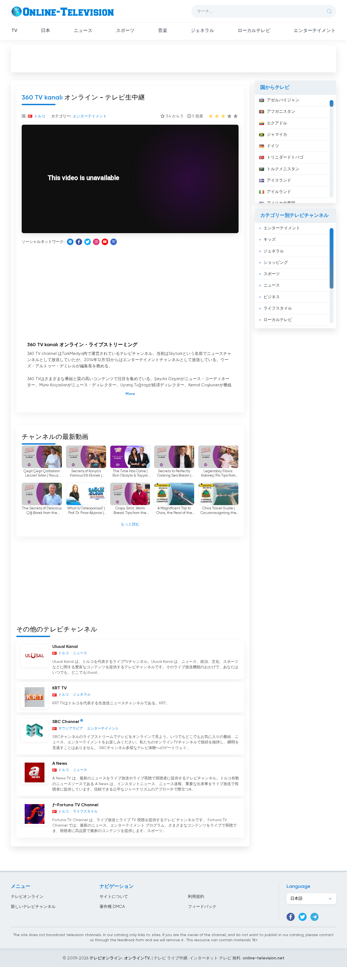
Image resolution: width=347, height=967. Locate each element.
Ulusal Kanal (65, 647)
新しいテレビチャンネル (33, 907)
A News (59, 764)
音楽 (162, 30)
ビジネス (272, 297)
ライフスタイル (278, 308)
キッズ (270, 239)
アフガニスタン (281, 112)
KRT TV (59, 688)
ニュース (83, 30)
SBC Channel (65, 722)
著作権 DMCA (112, 907)
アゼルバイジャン (283, 100)
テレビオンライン (27, 897)
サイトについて (113, 897)
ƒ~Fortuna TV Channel (75, 805)
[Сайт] (70, 242)
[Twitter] (87, 242)
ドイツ (273, 146)
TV (14, 30)
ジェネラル (202, 30)
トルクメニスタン (283, 169)
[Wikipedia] (113, 242)
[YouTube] (105, 242)
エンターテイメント (315, 30)
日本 (45, 30)
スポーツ (125, 30)
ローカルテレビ (254, 30)
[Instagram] (96, 242)
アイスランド (279, 180)
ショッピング (276, 263)
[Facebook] (79, 242)
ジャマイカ (277, 135)
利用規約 (196, 897)
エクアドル (277, 123)
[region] (295, 149)
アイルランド (279, 192)
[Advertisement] (173, 58)
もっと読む (130, 524)
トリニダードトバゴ (285, 157)
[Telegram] (314, 917)
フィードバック (202, 907)
